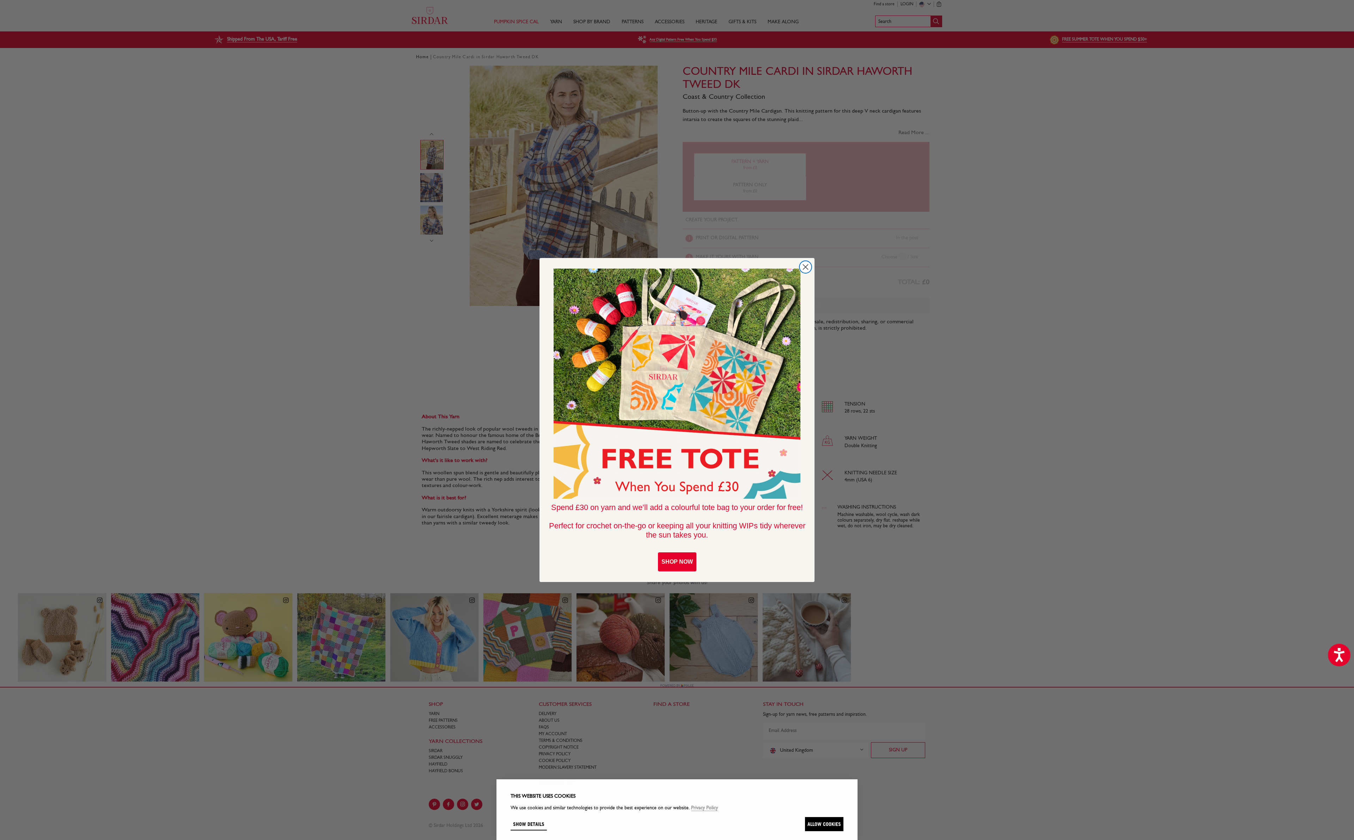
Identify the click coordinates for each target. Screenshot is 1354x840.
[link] (677, 384)
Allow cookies (824, 824)
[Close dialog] (805, 267)
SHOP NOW (677, 562)
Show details (528, 824)
